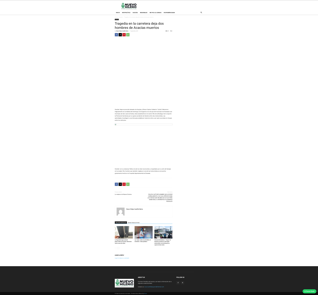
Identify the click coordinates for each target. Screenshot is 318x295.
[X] (120, 34)
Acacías (135, 12)
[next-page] (118, 248)
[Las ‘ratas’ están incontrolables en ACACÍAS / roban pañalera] (144, 232)
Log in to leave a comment (122, 258)
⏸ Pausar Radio (309, 291)
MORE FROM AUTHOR (133, 222)
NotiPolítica (126, 12)
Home (116, 17)
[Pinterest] (124, 34)
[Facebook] (116, 34)
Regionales (143, 12)
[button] (201, 12)
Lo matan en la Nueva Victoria (123, 194)
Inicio (118, 12)
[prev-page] (116, 248)
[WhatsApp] (128, 34)
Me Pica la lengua (155, 12)
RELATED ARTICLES (121, 222)
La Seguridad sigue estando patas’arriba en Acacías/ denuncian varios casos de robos (123, 241)
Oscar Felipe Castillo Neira (122, 31)
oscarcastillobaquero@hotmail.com (154, 287)
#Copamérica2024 (169, 12)
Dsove (145, 293)
